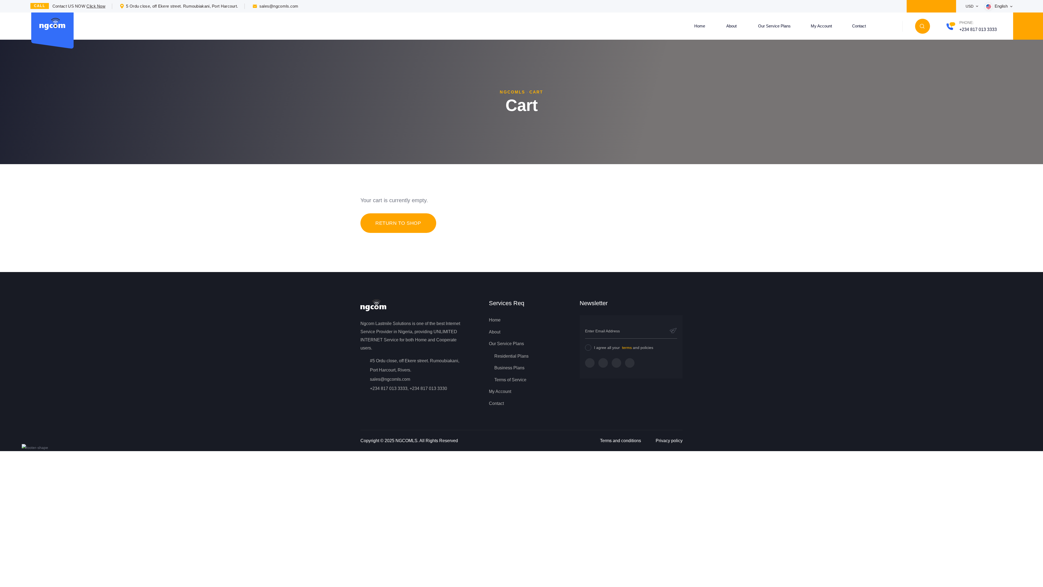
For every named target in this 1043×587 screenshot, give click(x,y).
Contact (859, 26)
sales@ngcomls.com (279, 6)
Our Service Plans (774, 26)
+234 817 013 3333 (978, 29)
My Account (821, 26)
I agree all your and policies (623, 347)
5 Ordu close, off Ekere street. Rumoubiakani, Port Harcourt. (182, 6)
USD (970, 6)
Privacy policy (669, 440)
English (1002, 6)
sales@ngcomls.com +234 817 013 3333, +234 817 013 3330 (408, 384)
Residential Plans (511, 356)
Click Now (95, 6)
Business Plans (509, 368)
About (731, 26)
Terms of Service (510, 379)
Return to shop (398, 223)
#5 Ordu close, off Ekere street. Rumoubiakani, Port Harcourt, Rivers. (414, 365)
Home (699, 26)
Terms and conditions (620, 440)
